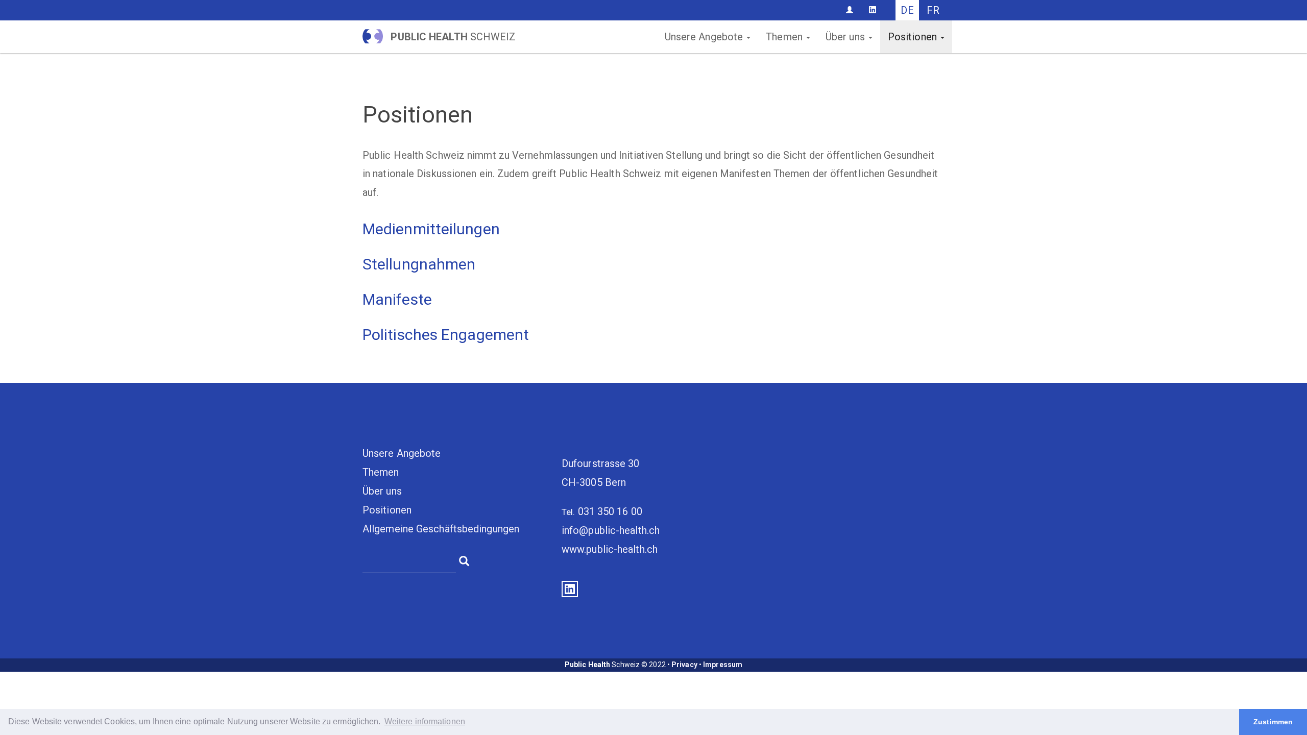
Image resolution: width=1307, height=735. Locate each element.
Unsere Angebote (705, 37)
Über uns (846, 37)
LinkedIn (570, 589)
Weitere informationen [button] (424, 721)
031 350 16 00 (610, 511)
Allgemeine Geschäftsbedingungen (440, 529)
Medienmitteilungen (431, 229)
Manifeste (397, 299)
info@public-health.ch (611, 530)
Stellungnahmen (418, 264)
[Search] (464, 560)
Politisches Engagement (445, 335)
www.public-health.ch (610, 549)
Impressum (722, 664)
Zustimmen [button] (1273, 722)
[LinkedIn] (872, 10)
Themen (785, 37)
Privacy (684, 664)
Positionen (913, 37)
